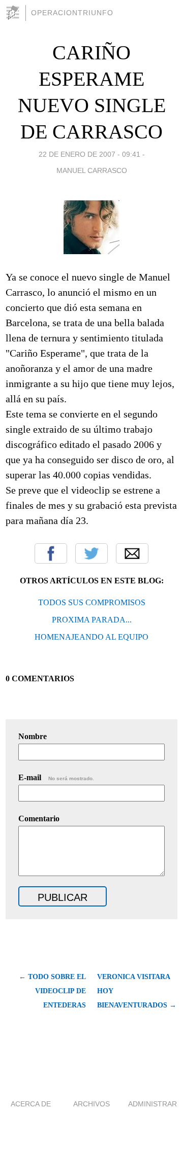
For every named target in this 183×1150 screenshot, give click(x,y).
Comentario (38, 818)
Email (132, 553)
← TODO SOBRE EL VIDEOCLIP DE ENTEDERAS (52, 991)
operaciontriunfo (72, 13)
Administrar (152, 1104)
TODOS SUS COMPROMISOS (91, 602)
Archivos (91, 1104)
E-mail (56, 777)
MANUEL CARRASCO (91, 170)
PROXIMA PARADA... (92, 619)
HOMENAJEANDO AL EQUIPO (91, 637)
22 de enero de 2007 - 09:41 (89, 154)
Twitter (91, 553)
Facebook (51, 553)
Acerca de (31, 1104)
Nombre (32, 736)
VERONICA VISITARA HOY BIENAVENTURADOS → (136, 991)
